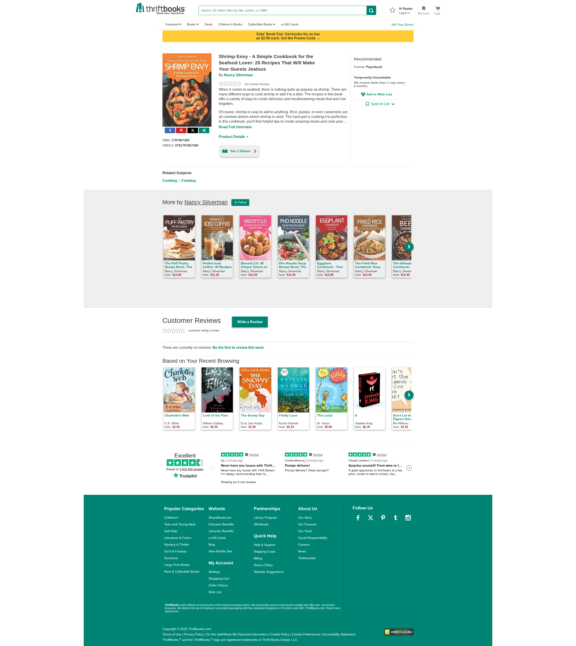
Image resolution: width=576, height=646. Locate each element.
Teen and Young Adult (179, 524)
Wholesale (261, 524)
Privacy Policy (194, 634)
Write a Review (249, 322)
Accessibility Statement (339, 634)
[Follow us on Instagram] (408, 517)
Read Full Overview (235, 127)
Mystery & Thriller (176, 544)
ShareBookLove (220, 517)
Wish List (215, 592)
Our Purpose (307, 524)
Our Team (305, 531)
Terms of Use (171, 634)
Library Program (265, 517)
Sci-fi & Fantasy (175, 551)
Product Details (232, 137)
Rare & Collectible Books (181, 571)
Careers (304, 544)
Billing (258, 558)
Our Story (305, 517)
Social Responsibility (312, 538)
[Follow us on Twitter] (370, 517)
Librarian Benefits (221, 531)
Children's (171, 517)
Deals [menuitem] (209, 24)
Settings (214, 572)
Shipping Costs (264, 551)
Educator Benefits (221, 524)
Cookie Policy (279, 634)
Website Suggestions (269, 572)
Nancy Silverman (238, 75)
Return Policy (263, 565)
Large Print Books (177, 565)
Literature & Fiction (177, 538)
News (302, 551)
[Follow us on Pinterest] (383, 517)
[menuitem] (406, 9)
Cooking (169, 180)
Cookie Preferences (306, 634)
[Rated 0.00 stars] (230, 84)
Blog (212, 544)
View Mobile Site (220, 551)
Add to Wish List (379, 94)
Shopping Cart (219, 578)
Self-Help (170, 531)
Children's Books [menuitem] (230, 24)
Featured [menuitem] (171, 24)
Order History (218, 585)
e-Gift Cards (217, 538)
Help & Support (264, 545)
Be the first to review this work (238, 347)
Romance (171, 558)
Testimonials (307, 558)
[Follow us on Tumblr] (395, 517)
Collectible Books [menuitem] (260, 24)
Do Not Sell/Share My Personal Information (237, 634)
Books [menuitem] (191, 24)
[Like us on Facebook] (358, 517)
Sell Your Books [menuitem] (402, 24)
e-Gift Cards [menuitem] (289, 24)
